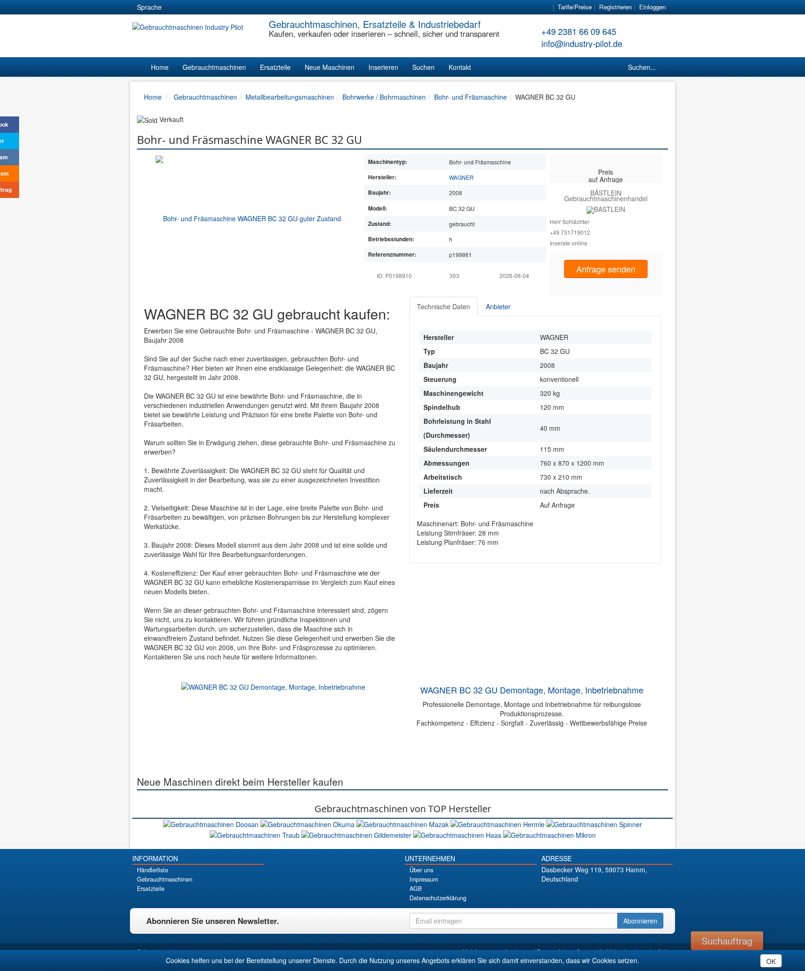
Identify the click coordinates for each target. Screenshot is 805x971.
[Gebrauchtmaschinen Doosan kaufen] (211, 823)
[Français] (241, 7)
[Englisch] (191, 7)
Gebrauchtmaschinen (214, 67)
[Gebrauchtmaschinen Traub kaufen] (255, 833)
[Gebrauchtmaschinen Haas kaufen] (458, 833)
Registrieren (615, 6)
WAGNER (461, 177)
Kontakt (460, 67)
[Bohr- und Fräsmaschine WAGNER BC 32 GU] (248, 217)
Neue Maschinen (330, 67)
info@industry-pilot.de (581, 43)
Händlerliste (152, 870)
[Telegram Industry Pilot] (607, 895)
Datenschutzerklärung (437, 898)
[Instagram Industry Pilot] (639, 895)
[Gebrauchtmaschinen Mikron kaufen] (549, 833)
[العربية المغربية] (225, 7)
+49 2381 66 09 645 (578, 31)
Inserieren (383, 67)
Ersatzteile (275, 67)
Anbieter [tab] (498, 306)
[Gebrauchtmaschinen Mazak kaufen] (403, 823)
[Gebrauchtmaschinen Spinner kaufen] (594, 823)
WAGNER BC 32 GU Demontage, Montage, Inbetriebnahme (531, 690)
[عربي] (258, 7)
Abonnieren (640, 920)
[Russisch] (208, 7)
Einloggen (652, 6)
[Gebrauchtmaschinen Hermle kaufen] (498, 823)
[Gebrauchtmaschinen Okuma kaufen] (308, 823)
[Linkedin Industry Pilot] (623, 895)
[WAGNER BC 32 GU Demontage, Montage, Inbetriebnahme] (273, 685)
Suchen (423, 67)
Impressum (423, 879)
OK (771, 961)
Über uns (421, 870)
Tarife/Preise (575, 6)
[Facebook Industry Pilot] (574, 895)
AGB (415, 888)
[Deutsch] (174, 7)
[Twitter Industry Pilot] (590, 895)
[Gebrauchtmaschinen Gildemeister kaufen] (357, 833)
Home (160, 67)
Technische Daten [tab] (443, 306)
